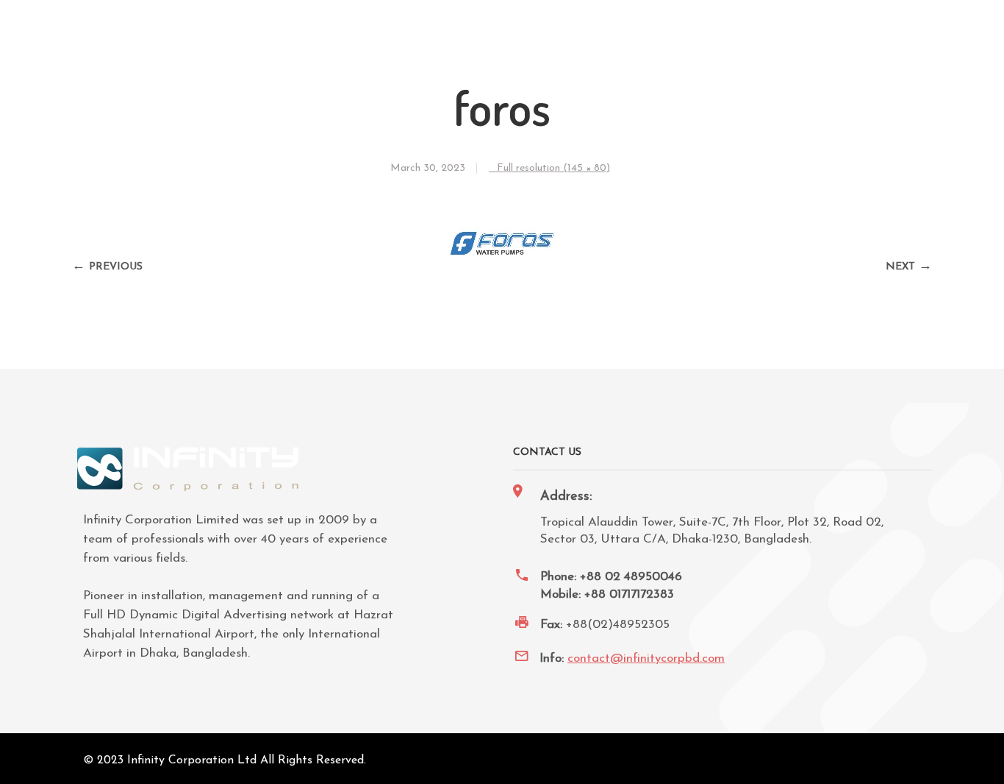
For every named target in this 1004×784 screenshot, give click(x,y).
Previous (116, 266)
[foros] (502, 270)
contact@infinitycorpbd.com (646, 658)
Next (900, 266)
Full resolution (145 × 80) (553, 168)
